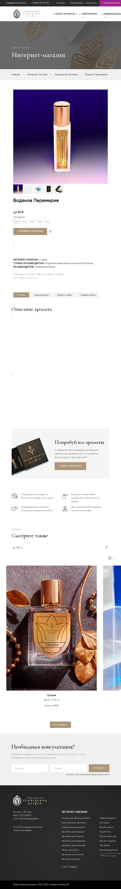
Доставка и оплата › (25, 278)
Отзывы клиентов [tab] (87, 295)
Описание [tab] (21, 295)
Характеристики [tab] (41, 295)
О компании (76, 3)
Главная (16, 75)
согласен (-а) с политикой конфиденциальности (87, 775)
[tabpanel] (60, 362)
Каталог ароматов (65, 14)
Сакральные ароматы (66, 75)
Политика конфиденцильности (28, 827)
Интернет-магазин (37, 75)
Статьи (60, 3)
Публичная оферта (22, 830)
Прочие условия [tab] (64, 295)
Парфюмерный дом (31, 11)
